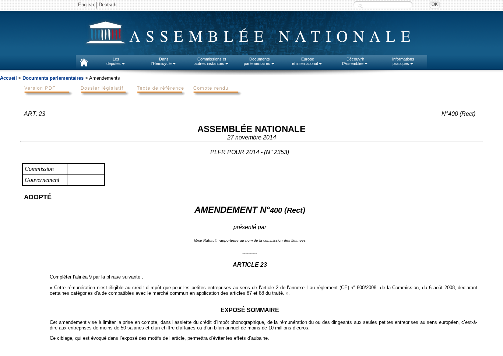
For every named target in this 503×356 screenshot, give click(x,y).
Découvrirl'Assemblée (353, 61)
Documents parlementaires (53, 78)
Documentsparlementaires (257, 61)
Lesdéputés (113, 61)
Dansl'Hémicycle (161, 61)
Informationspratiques (403, 61)
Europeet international (305, 61)
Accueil (8, 78)
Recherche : (360, 5)
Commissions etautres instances (210, 61)
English (86, 4)
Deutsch (107, 4)
